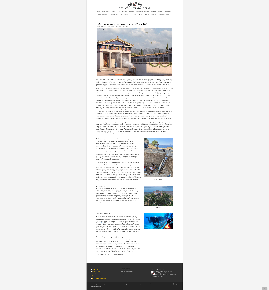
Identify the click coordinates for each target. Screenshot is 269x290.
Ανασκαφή (112, 26)
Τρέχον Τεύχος (106, 11)
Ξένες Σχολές (125, 26)
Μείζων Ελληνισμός (150, 14)
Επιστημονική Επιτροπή (142, 11)
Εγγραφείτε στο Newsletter (128, 274)
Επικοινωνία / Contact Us (99, 278)
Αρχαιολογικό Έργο (118, 26)
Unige (102, 223)
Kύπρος (141, 14)
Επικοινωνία (167, 11)
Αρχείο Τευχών (116, 11)
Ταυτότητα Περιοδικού (157, 11)
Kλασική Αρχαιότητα (105, 26)
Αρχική (98, 11)
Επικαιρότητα (124, 14)
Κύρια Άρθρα (113, 14)
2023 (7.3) (99, 26)
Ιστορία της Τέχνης (164, 14)
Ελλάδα (134, 14)
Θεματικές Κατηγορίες (128, 11)
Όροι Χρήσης (95, 273)
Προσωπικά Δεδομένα (98, 276)
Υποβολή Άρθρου (102, 14)
